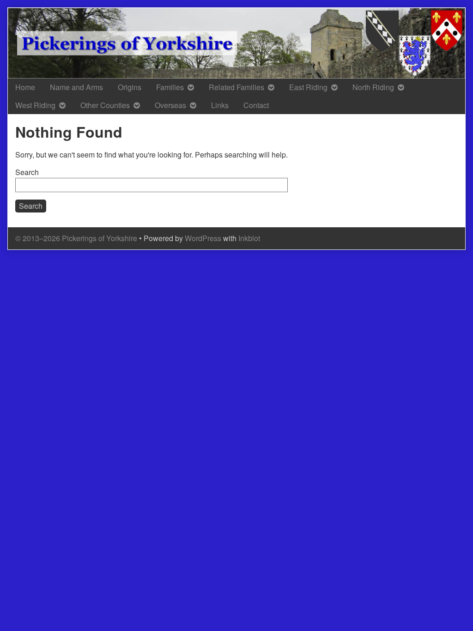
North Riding (373, 87)
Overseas (170, 105)
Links (220, 105)
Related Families (236, 87)
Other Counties (105, 105)
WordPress (203, 238)
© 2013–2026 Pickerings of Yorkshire (76, 238)
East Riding (308, 87)
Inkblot (249, 238)
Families (170, 87)
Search (27, 172)
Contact (256, 105)
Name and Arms (76, 87)
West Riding (35, 105)
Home (25, 87)
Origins (129, 87)
